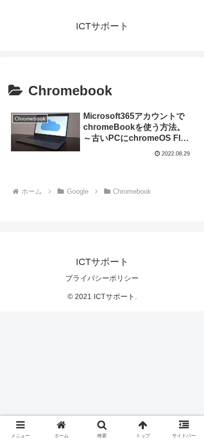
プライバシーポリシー (102, 278)
